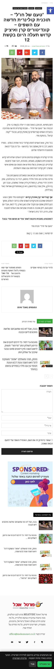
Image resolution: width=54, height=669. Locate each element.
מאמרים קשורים (44, 321)
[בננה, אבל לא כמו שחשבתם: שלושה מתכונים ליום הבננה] (46, 332)
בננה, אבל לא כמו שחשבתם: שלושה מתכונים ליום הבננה (20, 330)
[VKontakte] (19, 642)
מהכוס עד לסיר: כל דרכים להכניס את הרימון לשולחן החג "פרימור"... (20, 576)
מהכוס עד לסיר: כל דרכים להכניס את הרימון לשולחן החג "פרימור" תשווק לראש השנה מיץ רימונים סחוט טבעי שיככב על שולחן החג (20, 347)
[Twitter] (27, 642)
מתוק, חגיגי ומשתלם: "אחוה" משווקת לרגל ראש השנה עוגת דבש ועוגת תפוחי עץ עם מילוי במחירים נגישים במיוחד (19, 364)
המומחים (38, 8)
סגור (32, 664)
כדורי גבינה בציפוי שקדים (42, 267)
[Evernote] (42, 642)
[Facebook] (34, 642)
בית (51, 3)
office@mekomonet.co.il (22, 634)
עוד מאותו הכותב (28, 321)
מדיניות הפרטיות (20, 658)
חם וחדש (49, 335)
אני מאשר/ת (44, 664)
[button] (50, 10)
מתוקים (31, 8)
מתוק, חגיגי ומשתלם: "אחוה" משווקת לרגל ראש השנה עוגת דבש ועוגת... (20, 550)
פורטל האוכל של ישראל (20, 8)
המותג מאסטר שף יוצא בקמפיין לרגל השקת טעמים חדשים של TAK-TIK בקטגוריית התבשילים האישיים (13, 273)
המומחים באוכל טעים (38, 46)
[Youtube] (12, 642)
